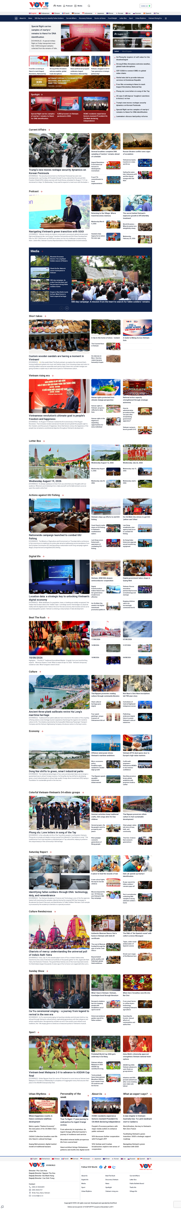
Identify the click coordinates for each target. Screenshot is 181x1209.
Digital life (35, 556)
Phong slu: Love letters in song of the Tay (132, 91)
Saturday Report (38, 852)
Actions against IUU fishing (44, 495)
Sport (131, 18)
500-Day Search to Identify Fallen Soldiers (49, 18)
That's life (133, 1187)
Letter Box (123, 18)
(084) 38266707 (37, 1190)
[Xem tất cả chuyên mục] (165, 18)
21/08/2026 (120, 45)
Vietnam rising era (39, 375)
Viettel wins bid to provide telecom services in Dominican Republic (59, 71)
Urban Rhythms (140, 18)
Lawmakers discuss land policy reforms (132, 116)
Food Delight (112, 18)
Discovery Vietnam (85, 18)
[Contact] (2, 1207)
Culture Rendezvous (40, 911)
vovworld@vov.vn (37, 1196)
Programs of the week (126, 41)
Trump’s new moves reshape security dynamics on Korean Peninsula (131, 104)
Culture (33, 671)
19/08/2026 (146, 45)
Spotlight (35, 94)
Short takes (35, 316)
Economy (34, 731)
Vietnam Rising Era (155, 18)
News (30, 18)
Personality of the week (70, 1095)
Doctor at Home (99, 18)
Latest (116, 51)
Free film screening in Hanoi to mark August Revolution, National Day (78, 71)
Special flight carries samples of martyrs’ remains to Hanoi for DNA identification (132, 111)
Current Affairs (71, 18)
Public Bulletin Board (137, 1183)
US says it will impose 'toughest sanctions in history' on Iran (132, 97)
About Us (23, 18)
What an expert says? (135, 1093)
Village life (133, 1191)
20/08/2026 (133, 45)
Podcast (69, 6)
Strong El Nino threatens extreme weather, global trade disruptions (99, 71)
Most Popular (127, 51)
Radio (59, 6)
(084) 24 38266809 (38, 1187)
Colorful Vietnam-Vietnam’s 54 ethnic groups (54, 792)
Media (80, 6)
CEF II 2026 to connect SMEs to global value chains (131, 72)
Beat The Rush (37, 617)
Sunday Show (36, 971)
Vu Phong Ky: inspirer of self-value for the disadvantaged (133, 58)
